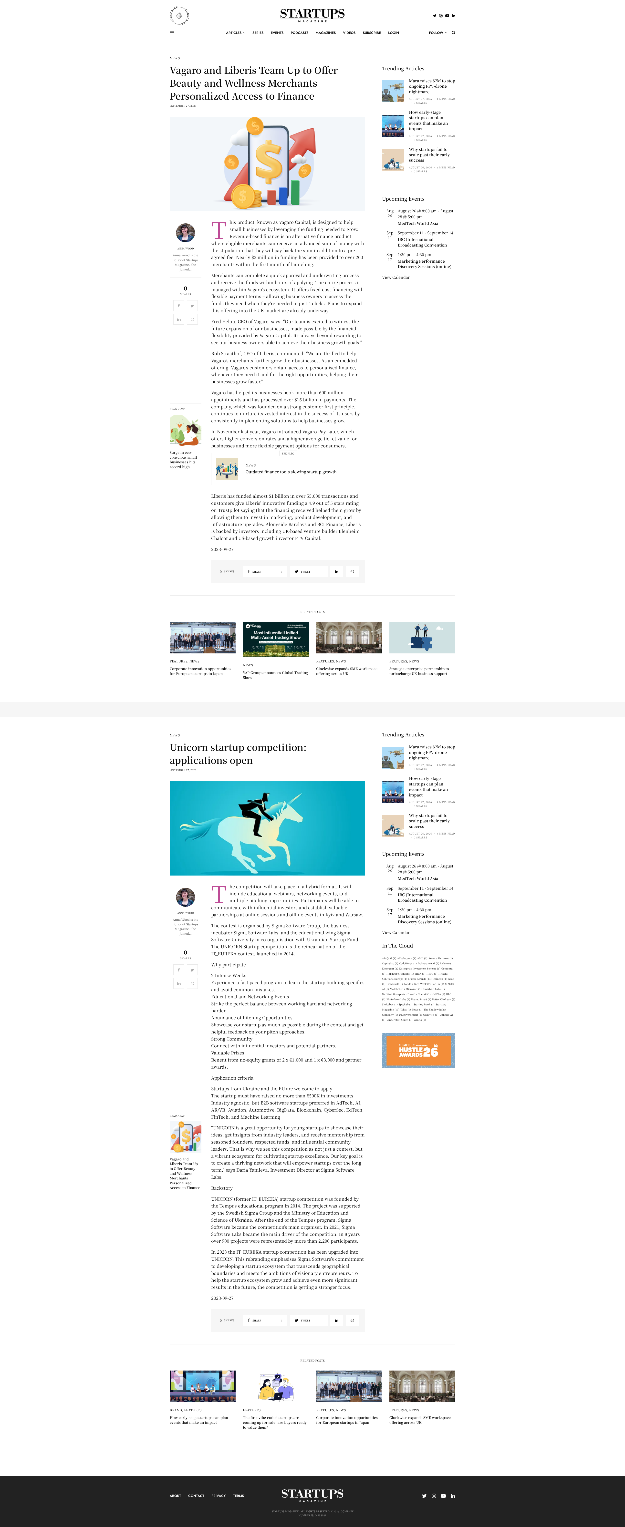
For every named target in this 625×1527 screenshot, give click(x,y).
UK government (410, 1014)
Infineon (440, 978)
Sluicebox (390, 1004)
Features (178, 661)
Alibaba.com (406, 958)
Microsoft (414, 989)
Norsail (424, 994)
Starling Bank (424, 1004)
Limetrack (394, 984)
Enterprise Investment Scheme (419, 968)
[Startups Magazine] (313, 15)
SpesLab (406, 1004)
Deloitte (447, 963)
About (175, 1495)
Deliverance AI (428, 963)
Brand (176, 1410)
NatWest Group (393, 994)
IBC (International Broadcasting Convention (422, 242)
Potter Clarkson (443, 999)
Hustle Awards (420, 978)
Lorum (438, 984)
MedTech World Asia (418, 223)
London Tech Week (417, 984)
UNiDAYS (430, 1014)
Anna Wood (185, 248)
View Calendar (396, 277)
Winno (420, 1019)
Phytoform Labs (398, 999)
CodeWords (408, 963)
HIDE (432, 973)
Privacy (218, 1495)
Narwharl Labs (434, 989)
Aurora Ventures (440, 958)
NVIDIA (438, 994)
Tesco (417, 1009)
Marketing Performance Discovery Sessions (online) (424, 263)
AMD (422, 958)
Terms (238, 1495)
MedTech (397, 989)
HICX (420, 973)
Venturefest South (399, 1019)
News (175, 58)
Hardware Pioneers (400, 973)
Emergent (390, 968)
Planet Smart (421, 999)
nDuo (411, 994)
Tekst (405, 1009)
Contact (196, 1495)
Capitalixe (390, 963)
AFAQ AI (389, 958)
